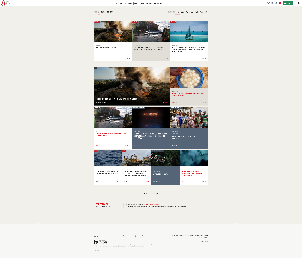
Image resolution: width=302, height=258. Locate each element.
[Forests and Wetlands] (192, 11)
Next (205, 193)
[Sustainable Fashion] (196, 11)
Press (173, 235)
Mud (207, 241)
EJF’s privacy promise (202, 237)
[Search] (299, 3)
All (99, 12)
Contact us (181, 235)
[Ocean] (182, 11)
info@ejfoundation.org (139, 237)
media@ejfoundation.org (153, 204)
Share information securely (192, 235)
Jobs (177, 235)
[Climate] (187, 11)
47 (157, 194)
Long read (109, 12)
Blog (103, 12)
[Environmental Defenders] (201, 11)
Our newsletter (204, 235)
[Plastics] (206, 11)
